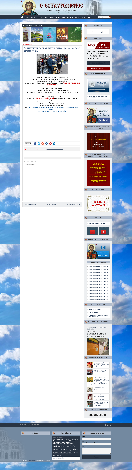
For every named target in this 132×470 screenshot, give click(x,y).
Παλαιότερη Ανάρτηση (73, 204)
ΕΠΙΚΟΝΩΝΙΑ (87, 17)
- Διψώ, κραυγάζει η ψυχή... (100, 388)
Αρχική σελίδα (51, 204)
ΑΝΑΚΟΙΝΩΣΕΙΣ (67, 17)
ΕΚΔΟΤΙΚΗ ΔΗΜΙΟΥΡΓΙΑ (52, 17)
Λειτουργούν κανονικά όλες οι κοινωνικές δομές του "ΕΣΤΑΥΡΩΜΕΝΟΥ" (101, 397)
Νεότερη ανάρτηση (30, 204)
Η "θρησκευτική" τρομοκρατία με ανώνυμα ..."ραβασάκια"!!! (101, 364)
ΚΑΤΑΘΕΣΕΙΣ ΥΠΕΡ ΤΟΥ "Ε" (98, 68)
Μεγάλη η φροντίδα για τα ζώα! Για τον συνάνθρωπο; (101, 403)
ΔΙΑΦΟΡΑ (77, 17)
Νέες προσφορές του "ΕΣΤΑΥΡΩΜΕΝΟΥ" (100, 370)
